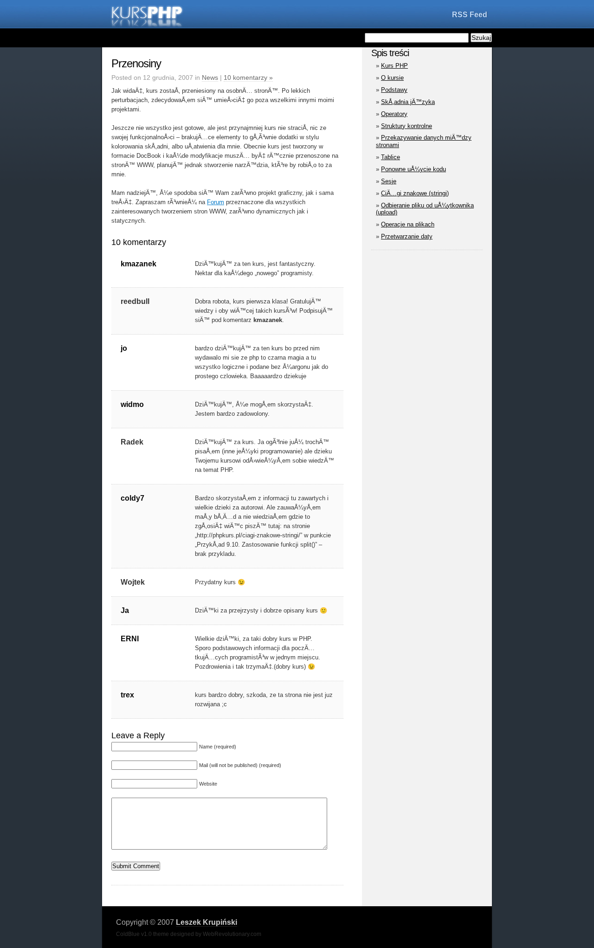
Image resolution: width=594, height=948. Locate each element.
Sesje (388, 181)
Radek (132, 442)
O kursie (392, 77)
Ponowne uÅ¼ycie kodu (413, 169)
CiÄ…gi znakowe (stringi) (415, 193)
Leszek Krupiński (206, 922)
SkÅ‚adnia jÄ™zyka (408, 101)
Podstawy (394, 89)
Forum (215, 202)
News (210, 77)
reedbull (135, 301)
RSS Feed (469, 15)
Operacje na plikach (407, 224)
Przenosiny (136, 63)
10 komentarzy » (248, 77)
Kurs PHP (394, 65)
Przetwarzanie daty (407, 236)
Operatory (394, 113)
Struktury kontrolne (406, 126)
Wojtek (133, 582)
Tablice (390, 157)
